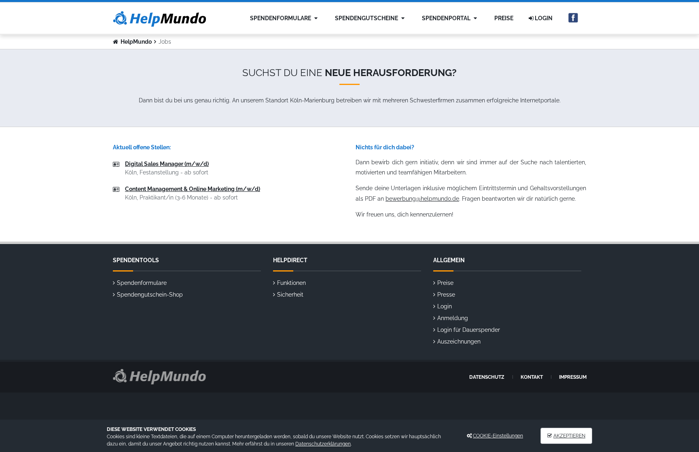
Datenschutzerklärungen (323, 444)
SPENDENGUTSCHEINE (367, 18)
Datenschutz (486, 377)
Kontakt (532, 377)
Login (543, 18)
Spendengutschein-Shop (150, 294)
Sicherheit (290, 294)
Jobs (165, 41)
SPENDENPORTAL (447, 18)
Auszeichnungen (459, 341)
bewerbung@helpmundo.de (422, 198)
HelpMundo (136, 41)
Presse (446, 294)
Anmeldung (452, 318)
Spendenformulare (281, 18)
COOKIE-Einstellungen (498, 436)
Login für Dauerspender (468, 330)
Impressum (573, 377)
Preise (503, 18)
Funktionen (291, 283)
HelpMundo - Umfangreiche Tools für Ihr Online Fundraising (159, 18)
